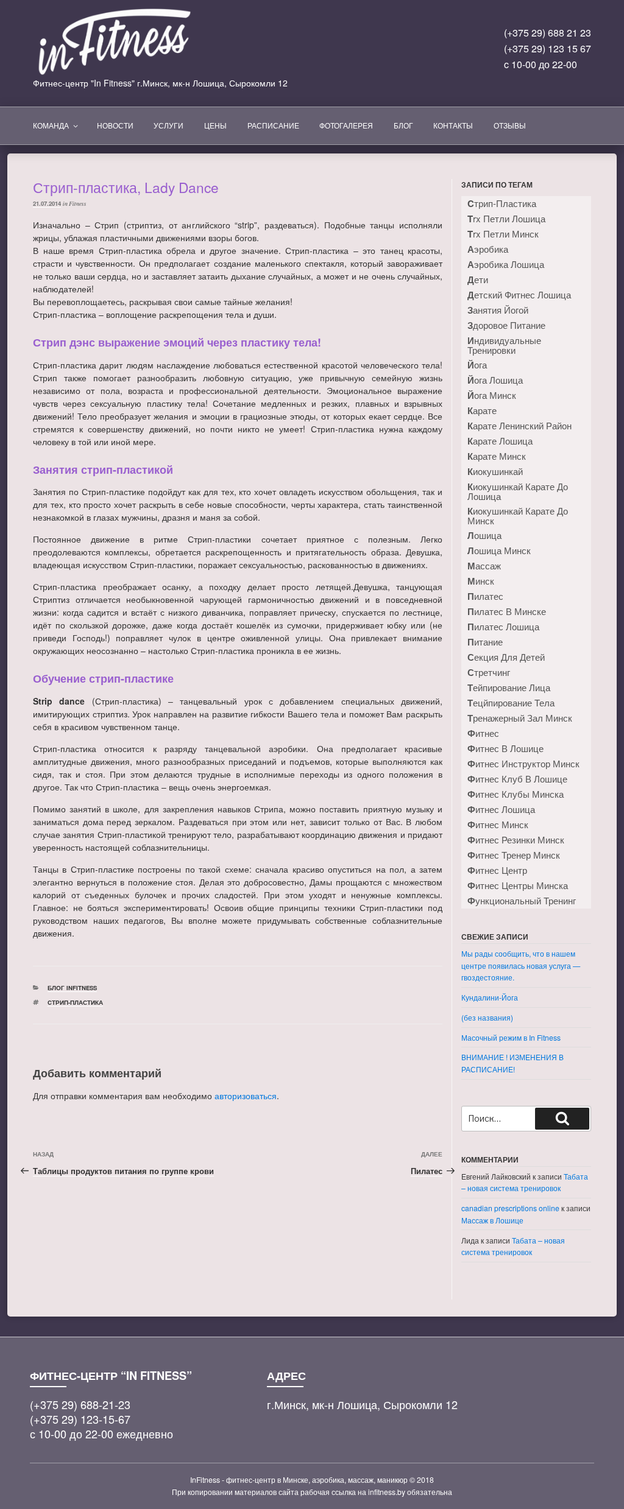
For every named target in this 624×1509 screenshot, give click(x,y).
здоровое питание (506, 325)
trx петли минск (503, 234)
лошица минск (499, 550)
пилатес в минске (506, 611)
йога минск (491, 395)
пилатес (485, 596)
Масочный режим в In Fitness (511, 1037)
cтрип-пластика (75, 1002)
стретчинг (488, 672)
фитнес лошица (501, 809)
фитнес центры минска (517, 885)
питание (485, 642)
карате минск (496, 456)
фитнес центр (497, 870)
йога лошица (495, 380)
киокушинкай (495, 471)
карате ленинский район (519, 425)
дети (477, 279)
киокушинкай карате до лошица (517, 491)
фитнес (483, 733)
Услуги (168, 125)
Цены (215, 125)
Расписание (273, 125)
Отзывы (510, 125)
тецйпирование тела (511, 702)
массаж (484, 565)
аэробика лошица (505, 264)
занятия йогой (497, 310)
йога (477, 364)
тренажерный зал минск (519, 718)
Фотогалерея (346, 125)
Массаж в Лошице (492, 1220)
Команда (51, 125)
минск (480, 581)
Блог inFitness (72, 987)
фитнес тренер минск (513, 855)
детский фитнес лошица (519, 294)
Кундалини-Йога (489, 997)
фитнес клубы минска (515, 794)
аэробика (487, 249)
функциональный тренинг (521, 900)
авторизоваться (245, 1095)
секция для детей (506, 657)
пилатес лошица (503, 626)
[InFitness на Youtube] (412, 53)
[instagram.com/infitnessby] (333, 53)
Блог (403, 125)
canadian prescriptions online (510, 1208)
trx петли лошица (506, 218)
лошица (484, 535)
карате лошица (500, 441)
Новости (115, 125)
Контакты (453, 125)
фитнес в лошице (505, 748)
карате (482, 410)
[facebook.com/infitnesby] (385, 53)
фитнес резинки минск (515, 839)
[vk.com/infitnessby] (359, 53)
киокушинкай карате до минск (517, 515)
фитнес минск (497, 824)
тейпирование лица (508, 687)
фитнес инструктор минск (523, 763)
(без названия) (487, 1017)
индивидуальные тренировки (504, 345)
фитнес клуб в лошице (517, 779)
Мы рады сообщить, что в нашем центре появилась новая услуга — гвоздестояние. (520, 965)
